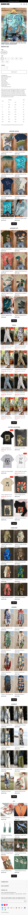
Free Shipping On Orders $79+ (14, 1)
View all (14, 223)
